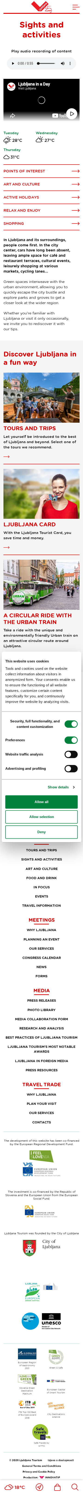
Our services (41, 948)
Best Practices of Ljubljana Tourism (41, 1037)
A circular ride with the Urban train (37, 618)
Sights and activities (41, 859)
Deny (41, 832)
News (41, 967)
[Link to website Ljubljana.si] (41, 1248)
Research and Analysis (41, 1028)
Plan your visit (41, 1104)
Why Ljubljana (41, 930)
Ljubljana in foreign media (41, 1061)
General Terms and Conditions (41, 1465)
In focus (41, 887)
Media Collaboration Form (41, 1019)
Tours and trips (29, 428)
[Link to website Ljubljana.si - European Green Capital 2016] (41, 1292)
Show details (58, 787)
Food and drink (41, 878)
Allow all (41, 802)
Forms (41, 976)
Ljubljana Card (29, 524)
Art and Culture (42, 869)
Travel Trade (41, 1084)
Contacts (41, 1122)
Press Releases (41, 1000)
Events (41, 896)
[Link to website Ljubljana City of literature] (41, 1321)
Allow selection (41, 817)
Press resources (42, 1070)
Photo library (41, 1010)
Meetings (42, 920)
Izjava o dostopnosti (61, 1460)
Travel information (41, 905)
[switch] (71, 740)
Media (41, 990)
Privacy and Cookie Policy (39, 1471)
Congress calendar (41, 958)
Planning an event (41, 939)
